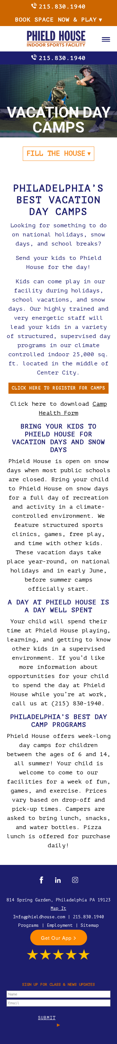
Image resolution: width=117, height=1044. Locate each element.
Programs (28, 925)
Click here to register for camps (58, 388)
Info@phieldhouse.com (39, 916)
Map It (58, 908)
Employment (60, 925)
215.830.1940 (62, 6)
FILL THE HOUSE (55, 153)
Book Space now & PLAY (56, 19)
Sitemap (90, 925)
